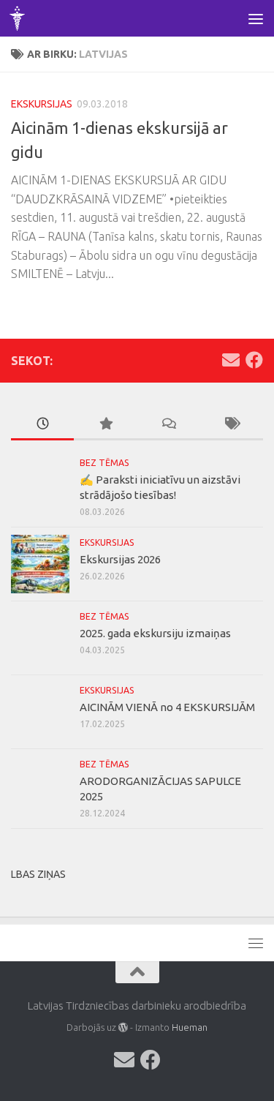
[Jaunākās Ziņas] (42, 424)
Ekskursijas (41, 104)
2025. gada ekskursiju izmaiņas (155, 633)
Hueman (190, 1027)
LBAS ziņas (38, 874)
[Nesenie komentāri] (168, 424)
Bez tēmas (104, 462)
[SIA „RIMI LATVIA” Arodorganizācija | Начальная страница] (19, 18)
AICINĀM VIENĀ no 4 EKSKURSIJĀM (167, 707)
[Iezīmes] (231, 424)
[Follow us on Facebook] (254, 360)
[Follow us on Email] (231, 360)
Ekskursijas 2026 (120, 559)
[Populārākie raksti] (105, 424)
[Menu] (255, 18)
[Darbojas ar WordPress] (123, 1027)
